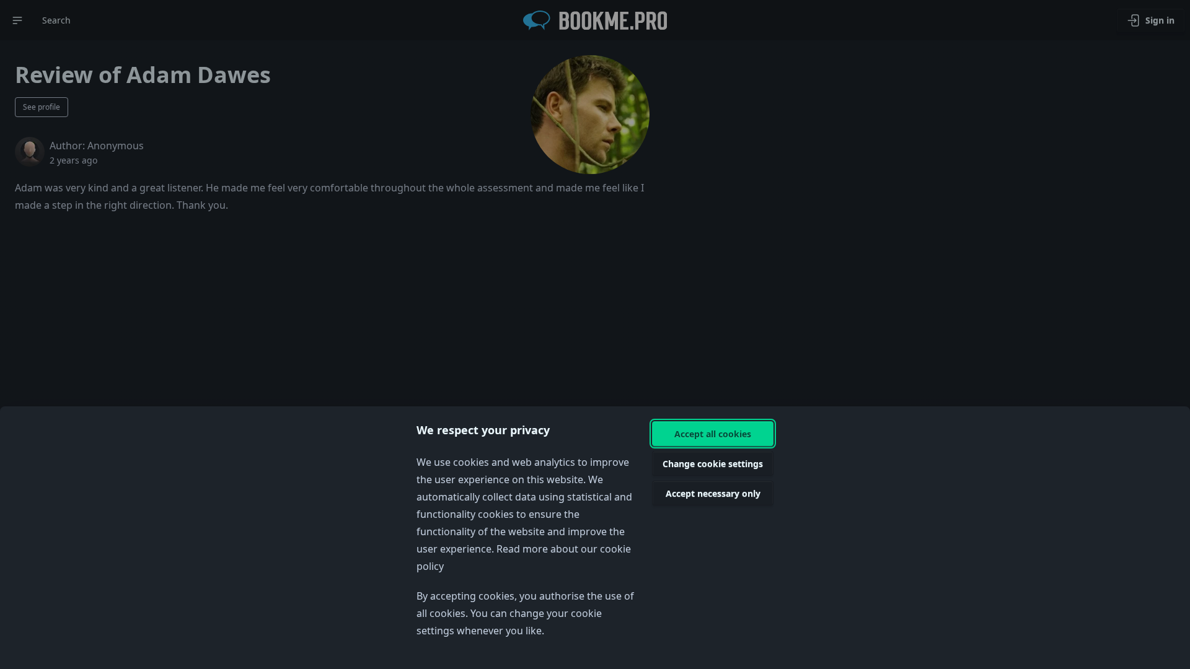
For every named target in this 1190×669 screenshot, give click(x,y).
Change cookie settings (713, 464)
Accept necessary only (713, 493)
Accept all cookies (712, 434)
